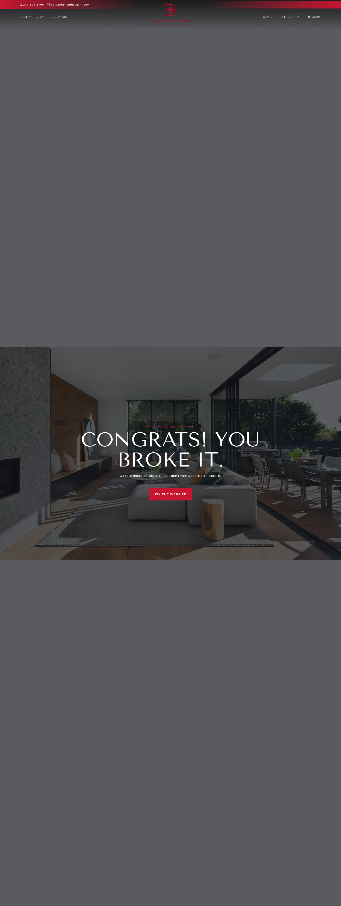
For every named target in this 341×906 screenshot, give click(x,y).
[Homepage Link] (170, 14)
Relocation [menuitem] (58, 16)
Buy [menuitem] (39, 16)
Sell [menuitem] (25, 16)
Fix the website (170, 494)
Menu (315, 16)
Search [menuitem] (269, 16)
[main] (170, 453)
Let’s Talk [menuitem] (291, 16)
